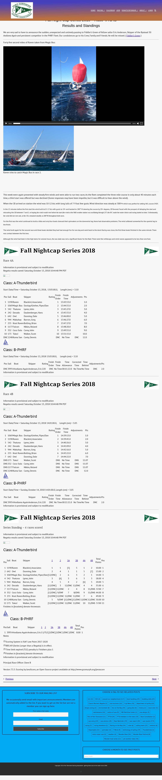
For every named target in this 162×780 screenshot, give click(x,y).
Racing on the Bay (117, 725)
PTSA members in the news (127, 717)
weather (112, 734)
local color (153, 708)
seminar (153, 725)
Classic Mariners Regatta (98, 703)
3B (76, 560)
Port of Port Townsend (97, 717)
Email (41, 719)
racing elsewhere (101, 725)
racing (88, 725)
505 (97, 699)
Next (154, 678)
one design (144, 712)
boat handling (133, 699)
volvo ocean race (99, 734)
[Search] (155, 10)
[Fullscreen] (141, 123)
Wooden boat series (112, 739)
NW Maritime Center (129, 712)
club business (116, 703)
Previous (9, 678)
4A (84, 560)
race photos (106, 721)
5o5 (90, 699)
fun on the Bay (118, 708)
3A (68, 560)
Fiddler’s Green (133, 35)
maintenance (99, 712)
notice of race (113, 712)
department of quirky (145, 703)
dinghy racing (90, 708)
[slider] (72, 123)
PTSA (111, 717)
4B (91, 560)
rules (130, 725)
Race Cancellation (148, 717)
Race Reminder (120, 721)
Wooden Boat (125, 734)
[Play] (6, 123)
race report (134, 721)
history (142, 708)
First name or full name (41, 711)
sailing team (141, 725)
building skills (148, 699)
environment (104, 708)
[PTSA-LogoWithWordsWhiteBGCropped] (22, 3)
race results (148, 721)
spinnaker (106, 730)
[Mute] (138, 123)
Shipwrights (94, 730)
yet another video (130, 739)
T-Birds (116, 730)
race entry (93, 721)
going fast (132, 708)
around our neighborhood (113, 699)
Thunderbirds (148, 730)
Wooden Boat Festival (141, 734)
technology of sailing (131, 730)
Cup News (129, 703)
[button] (73, 86)
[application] (73, 86)
